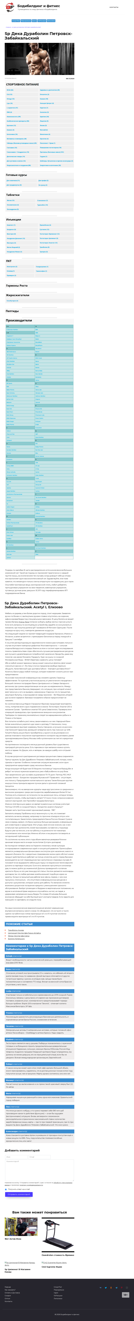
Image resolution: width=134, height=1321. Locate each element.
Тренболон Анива (16, 930)
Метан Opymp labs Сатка (18, 936)
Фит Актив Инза (13, 1239)
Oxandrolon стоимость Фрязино (58, 1255)
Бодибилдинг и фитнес (38, 6)
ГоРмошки (42, 20)
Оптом (7, 1299)
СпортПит (16, 20)
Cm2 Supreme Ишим (52, 1267)
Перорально (26, 20)
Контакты (114, 7)
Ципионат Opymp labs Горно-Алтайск (24, 933)
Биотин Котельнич (16, 939)
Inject (34, 20)
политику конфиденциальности (31, 1185)
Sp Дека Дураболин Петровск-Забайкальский (26, 27)
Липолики (51, 20)
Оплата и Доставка (12, 1293)
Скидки (8, 1296)
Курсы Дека (24, 622)
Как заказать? (10, 1290)
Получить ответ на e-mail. (19, 1189)
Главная (8, 27)
